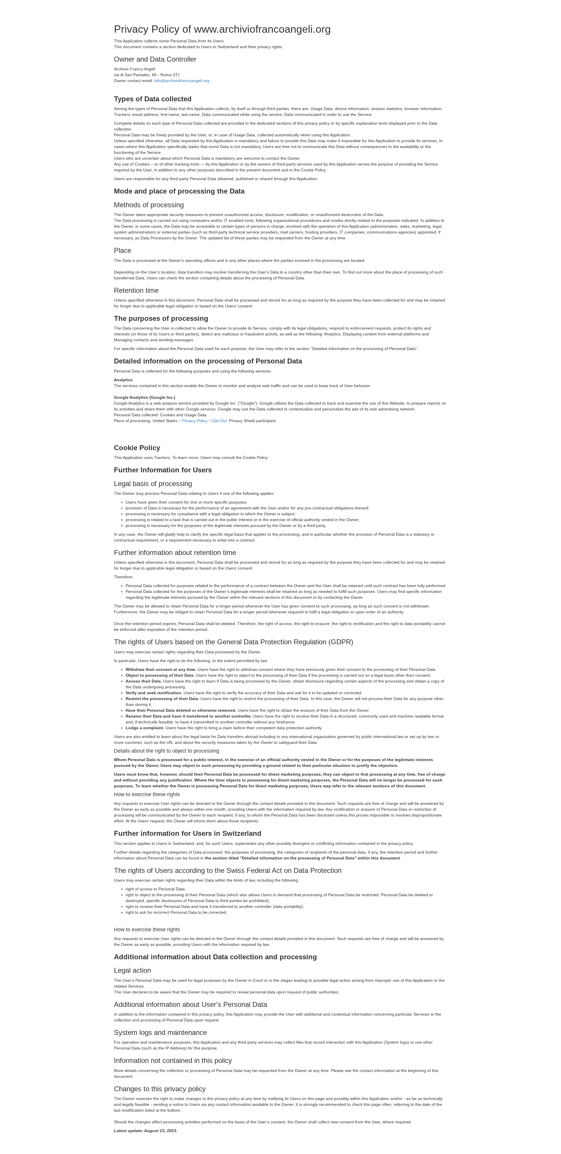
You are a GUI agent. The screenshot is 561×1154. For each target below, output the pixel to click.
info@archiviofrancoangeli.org (181, 80)
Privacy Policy (194, 420)
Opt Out (219, 420)
